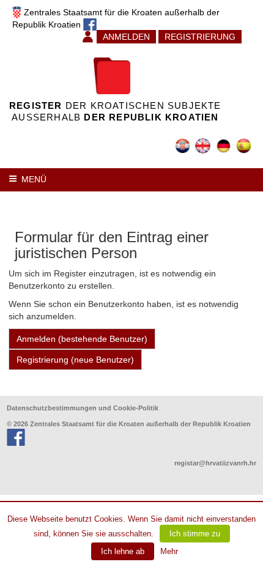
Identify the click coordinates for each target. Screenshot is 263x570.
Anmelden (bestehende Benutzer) (82, 339)
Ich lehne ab (122, 551)
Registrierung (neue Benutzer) (75, 360)
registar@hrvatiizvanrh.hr (215, 463)
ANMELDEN (126, 37)
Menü (33, 179)
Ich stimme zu (194, 533)
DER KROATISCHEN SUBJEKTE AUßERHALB (115, 111)
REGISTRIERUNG (200, 37)
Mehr (169, 551)
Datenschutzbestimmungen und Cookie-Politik (82, 408)
